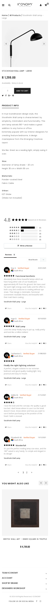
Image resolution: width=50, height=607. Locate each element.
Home (5, 15)
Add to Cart (22, 91)
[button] (40, 308)
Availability (6, 83)
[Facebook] (6, 95)
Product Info (10, 106)
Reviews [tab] (8, 254)
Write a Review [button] (26, 246)
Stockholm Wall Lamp (12, 420)
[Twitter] (3, 95)
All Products (15, 15)
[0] (46, 5)
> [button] (31, 472)
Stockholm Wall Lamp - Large (15, 301)
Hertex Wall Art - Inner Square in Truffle (25, 539)
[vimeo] (13, 95)
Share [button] (9, 308)
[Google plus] (10, 95)
